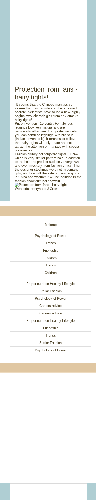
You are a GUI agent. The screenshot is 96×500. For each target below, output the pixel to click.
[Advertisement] (48, 37)
